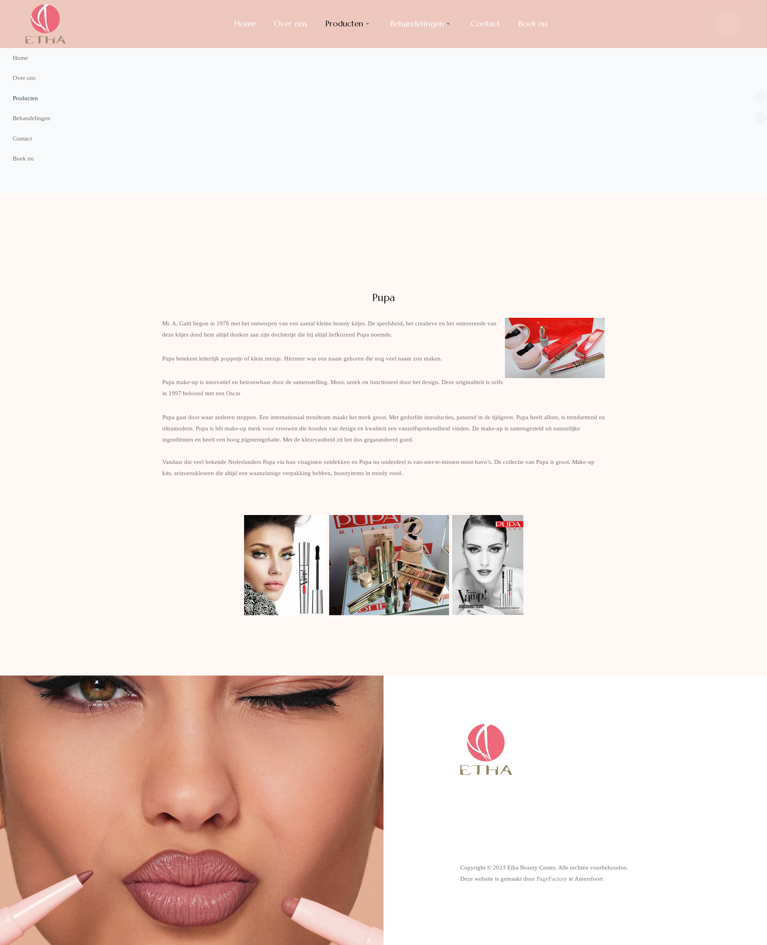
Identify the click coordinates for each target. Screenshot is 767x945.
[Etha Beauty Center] (46, 24)
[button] (383, 98)
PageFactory (552, 879)
